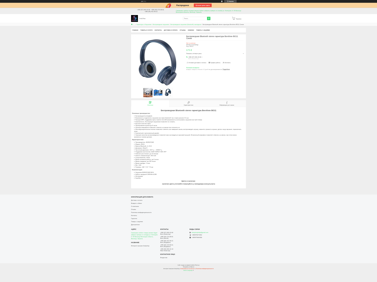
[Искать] (208, 18)
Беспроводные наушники (161, 24)
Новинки (191, 30)
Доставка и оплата (171, 30)
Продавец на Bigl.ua (188, 267)
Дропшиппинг (135, 224)
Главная (135, 30)
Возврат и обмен (136, 203)
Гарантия (134, 218)
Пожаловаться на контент (187, 268)
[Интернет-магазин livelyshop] (134, 18)
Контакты (158, 30)
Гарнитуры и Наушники (143, 24)
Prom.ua (197, 265)
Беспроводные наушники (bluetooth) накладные (185, 24)
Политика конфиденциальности (141, 212)
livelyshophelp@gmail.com (200, 232)
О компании (135, 206)
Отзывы (183, 30)
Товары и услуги (146, 30)
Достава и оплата (136, 200)
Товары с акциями (203, 30)
